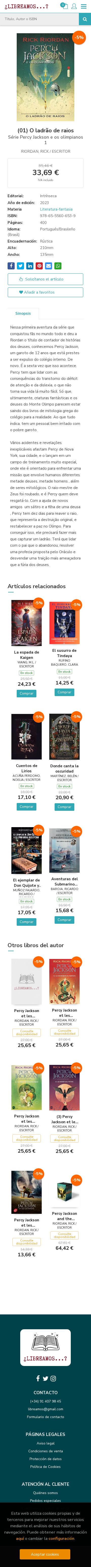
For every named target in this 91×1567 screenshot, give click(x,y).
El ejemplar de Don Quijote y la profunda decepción (26, 883)
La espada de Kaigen (26, 655)
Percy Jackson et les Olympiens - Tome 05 (64, 1013)
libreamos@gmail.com (45, 1409)
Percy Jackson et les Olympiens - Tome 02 (26, 1119)
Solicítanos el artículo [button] (43, 279)
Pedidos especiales (45, 1500)
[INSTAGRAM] (53, 1378)
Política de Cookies (45, 1466)
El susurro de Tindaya (64, 653)
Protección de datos (46, 1459)
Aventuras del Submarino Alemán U (64, 881)
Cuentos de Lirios (26, 768)
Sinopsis (23, 313)
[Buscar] (85, 19)
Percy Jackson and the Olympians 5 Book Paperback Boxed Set (64, 1216)
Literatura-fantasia (56, 209)
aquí (20, 1538)
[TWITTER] (45, 1378)
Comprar (26, 693)
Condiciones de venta (45, 1451)
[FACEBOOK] (38, 1378)
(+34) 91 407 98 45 (45, 1401)
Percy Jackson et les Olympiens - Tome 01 (26, 1223)
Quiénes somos (45, 1493)
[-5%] (26, 622)
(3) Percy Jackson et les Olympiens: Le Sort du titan (64, 1119)
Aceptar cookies (45, 1554)
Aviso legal (46, 1443)
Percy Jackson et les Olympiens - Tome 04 (26, 1013)
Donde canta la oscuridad (64, 769)
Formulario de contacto (45, 1417)
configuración (61, 1538)
